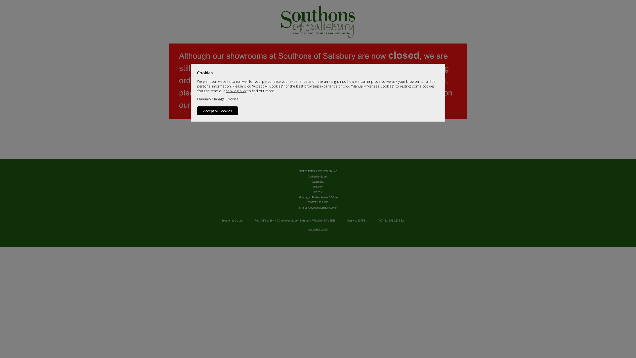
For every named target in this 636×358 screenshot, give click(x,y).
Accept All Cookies (217, 111)
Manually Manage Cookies (217, 99)
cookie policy (236, 91)
